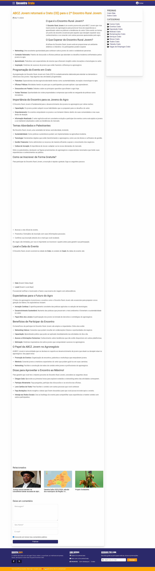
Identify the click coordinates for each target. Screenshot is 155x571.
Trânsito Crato (115, 44)
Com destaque (84, 561)
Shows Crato (115, 39)
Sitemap (29, 569)
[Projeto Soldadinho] (89, 479)
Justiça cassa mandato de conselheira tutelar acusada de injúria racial (26, 491)
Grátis (93, 561)
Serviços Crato (115, 37)
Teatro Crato (114, 42)
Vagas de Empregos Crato (120, 47)
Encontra (25, 3)
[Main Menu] (14, 3)
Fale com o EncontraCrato (80, 558)
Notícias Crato (115, 32)
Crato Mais (111, 13)
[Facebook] (14, 561)
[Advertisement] (28, 34)
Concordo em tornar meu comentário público (31, 537)
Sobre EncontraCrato (78, 555)
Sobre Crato (112, 16)
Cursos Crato (115, 24)
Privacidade (22, 569)
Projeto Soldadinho (82, 490)
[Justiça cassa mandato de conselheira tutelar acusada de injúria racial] (27, 479)
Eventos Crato (115, 27)
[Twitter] (19, 561)
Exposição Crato (116, 29)
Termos (14, 569)
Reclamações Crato (117, 34)
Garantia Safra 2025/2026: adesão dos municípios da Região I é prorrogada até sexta (56, 491)
